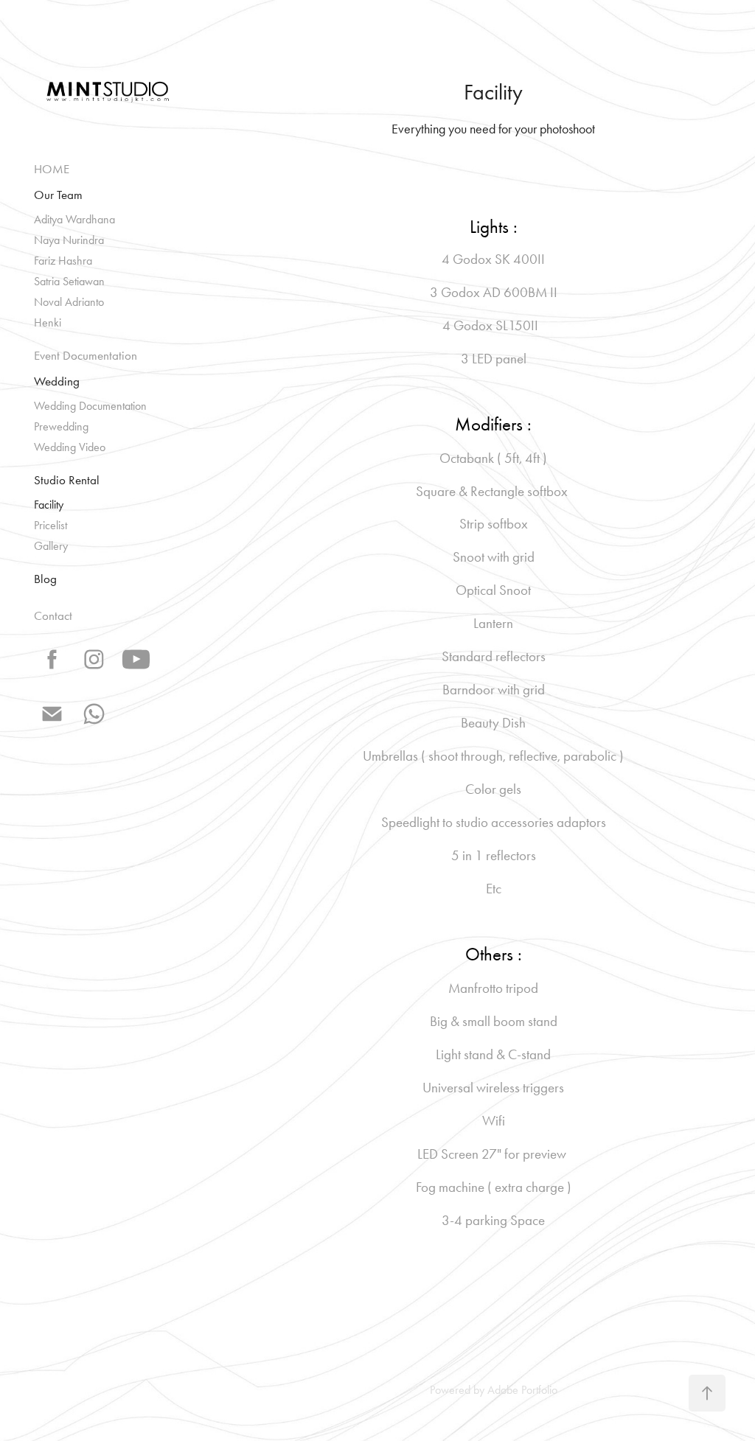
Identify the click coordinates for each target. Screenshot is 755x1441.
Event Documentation (85, 355)
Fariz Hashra (63, 261)
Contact (53, 615)
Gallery (51, 546)
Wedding (57, 381)
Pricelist (50, 525)
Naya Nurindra (69, 240)
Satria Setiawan (69, 281)
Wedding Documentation (90, 406)
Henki (47, 322)
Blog (45, 578)
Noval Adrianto (69, 302)
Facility (48, 505)
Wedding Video (69, 447)
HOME (51, 168)
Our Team (58, 194)
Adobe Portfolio (522, 1390)
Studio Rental (67, 479)
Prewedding (61, 426)
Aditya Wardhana (74, 219)
